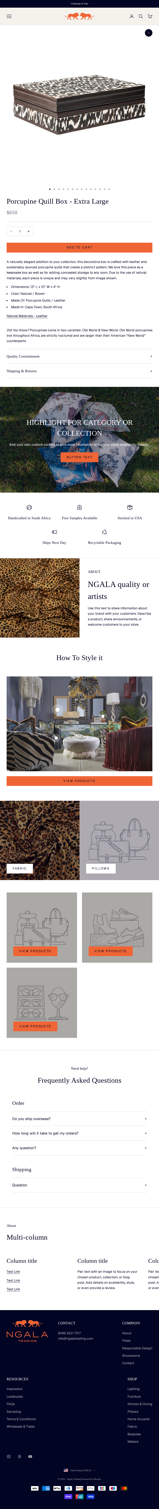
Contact (128, 1363)
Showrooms (131, 1355)
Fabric (20, 868)
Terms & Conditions (21, 1419)
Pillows (133, 1411)
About (126, 1333)
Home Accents (139, 1419)
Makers (133, 1441)
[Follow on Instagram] (9, 1456)
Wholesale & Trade (21, 1426)
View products (79, 781)
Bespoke (134, 1434)
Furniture (134, 1396)
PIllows (101, 868)
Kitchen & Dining (140, 1404)
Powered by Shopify (91, 1479)
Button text (80, 457)
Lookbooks (15, 1396)
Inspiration (15, 1389)
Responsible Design (137, 1348)
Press (126, 1340)
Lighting (134, 1389)
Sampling (14, 1411)
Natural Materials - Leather (27, 316)
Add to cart (80, 247)
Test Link (13, 1271)
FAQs (11, 1404)
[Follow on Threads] (19, 1456)
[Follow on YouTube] (30, 1456)
